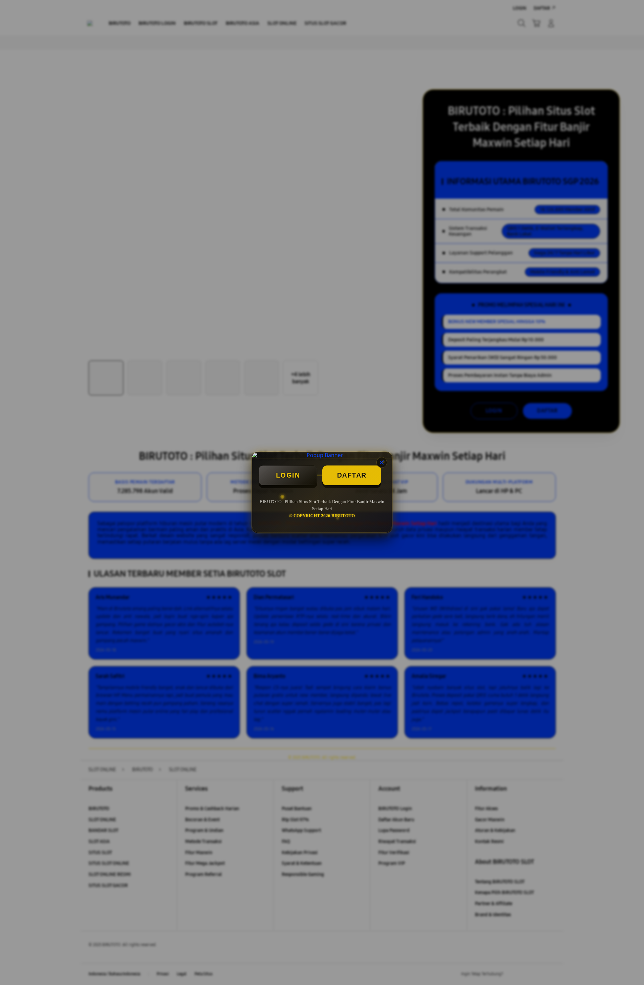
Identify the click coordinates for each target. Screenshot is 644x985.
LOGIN (288, 475)
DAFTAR (352, 475)
